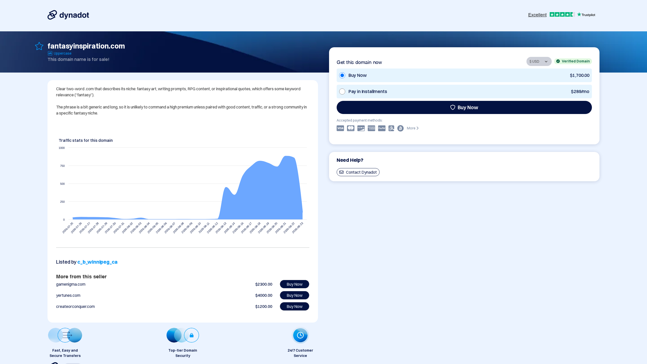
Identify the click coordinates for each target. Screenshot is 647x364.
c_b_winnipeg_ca (97, 262)
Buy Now (468, 107)
